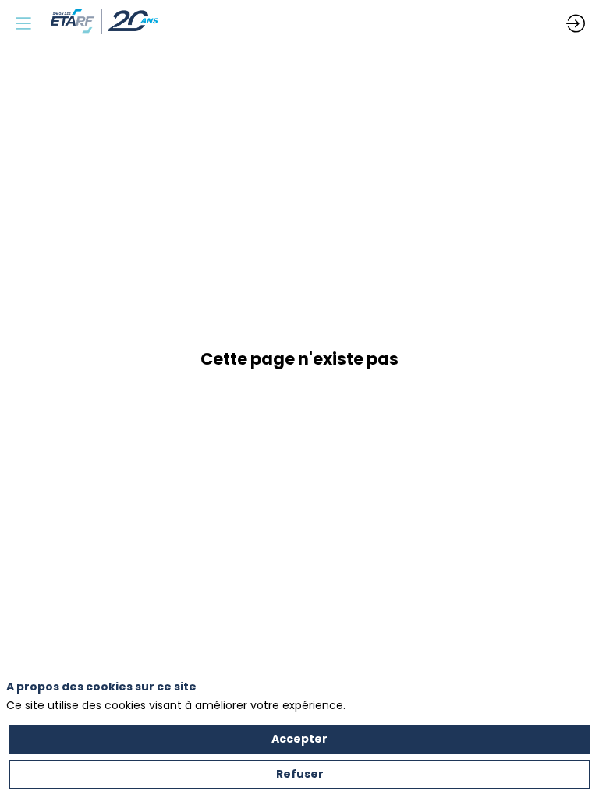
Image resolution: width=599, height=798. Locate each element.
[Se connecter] (575, 23)
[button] (23, 23)
